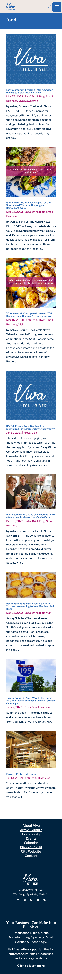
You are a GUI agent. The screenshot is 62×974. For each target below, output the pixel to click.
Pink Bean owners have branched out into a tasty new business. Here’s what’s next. (30, 516)
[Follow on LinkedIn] (37, 900)
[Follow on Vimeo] (31, 900)
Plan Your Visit (31, 847)
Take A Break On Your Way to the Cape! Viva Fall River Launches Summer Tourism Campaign (30, 701)
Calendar (31, 843)
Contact (31, 856)
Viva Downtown (28, 100)
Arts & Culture (31, 830)
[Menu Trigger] (56, 7)
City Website (31, 851)
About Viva (31, 826)
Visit (21, 324)
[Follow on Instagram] (24, 900)
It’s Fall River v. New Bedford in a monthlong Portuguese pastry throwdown (30, 427)
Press (26, 432)
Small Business (41, 707)
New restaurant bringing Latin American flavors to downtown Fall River (29, 91)
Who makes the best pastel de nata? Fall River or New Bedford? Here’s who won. (29, 315)
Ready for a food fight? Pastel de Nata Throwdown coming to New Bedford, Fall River (30, 606)
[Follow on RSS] (44, 900)
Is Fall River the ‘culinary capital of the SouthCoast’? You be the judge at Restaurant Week (28, 205)
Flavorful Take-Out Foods (21, 774)
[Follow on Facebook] (18, 900)
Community (31, 834)
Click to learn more (31, 965)
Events (31, 838)
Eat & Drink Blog (35, 96)
